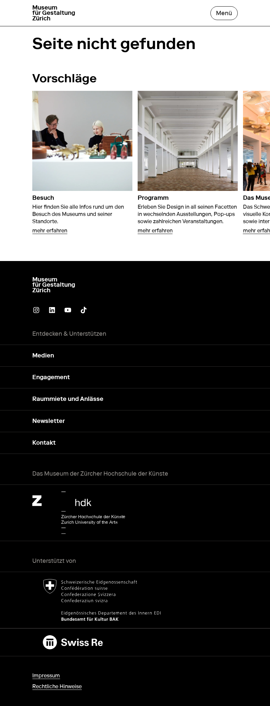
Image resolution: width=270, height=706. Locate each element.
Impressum (46, 675)
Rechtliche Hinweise (57, 686)
